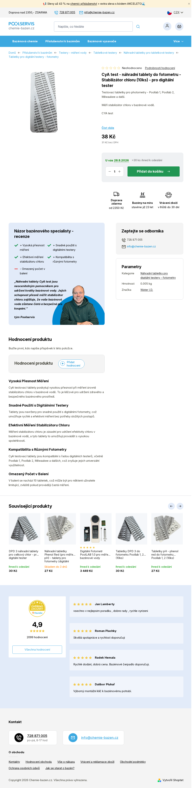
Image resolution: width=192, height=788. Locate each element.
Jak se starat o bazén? (59, 768)
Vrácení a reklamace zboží (97, 762)
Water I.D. (146, 290)
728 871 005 (67, 12)
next (180, 506)
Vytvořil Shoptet (173, 780)
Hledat (138, 27)
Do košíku (155, 171)
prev (171, 506)
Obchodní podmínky (133, 762)
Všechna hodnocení (37, 649)
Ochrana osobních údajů (24, 768)
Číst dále (108, 128)
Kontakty (14, 762)
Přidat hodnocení (73, 363)
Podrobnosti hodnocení (160, 68)
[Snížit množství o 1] (109, 171)
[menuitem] (25, 41)
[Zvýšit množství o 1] (119, 171)
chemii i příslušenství (83, 3)
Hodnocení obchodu (39, 762)
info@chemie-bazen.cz (99, 12)
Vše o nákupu (66, 762)
